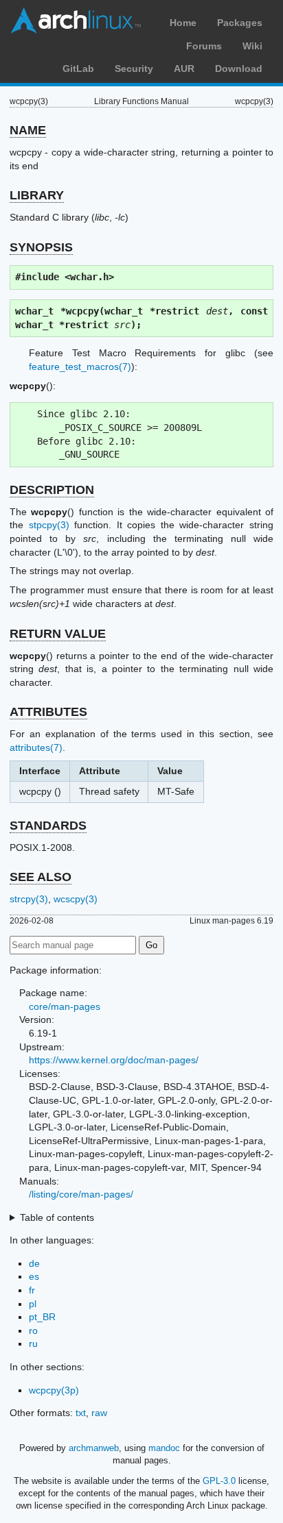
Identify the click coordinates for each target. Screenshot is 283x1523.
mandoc (164, 1448)
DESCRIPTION (52, 490)
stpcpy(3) (49, 524)
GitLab (78, 68)
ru (33, 1343)
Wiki (252, 45)
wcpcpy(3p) (54, 1390)
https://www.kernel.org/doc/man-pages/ (114, 1059)
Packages (239, 22)
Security (134, 68)
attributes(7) (36, 747)
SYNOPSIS (41, 247)
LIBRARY (37, 195)
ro (33, 1330)
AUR (184, 68)
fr (32, 1290)
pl (32, 1303)
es (34, 1276)
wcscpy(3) (76, 898)
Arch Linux (75, 20)
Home (183, 22)
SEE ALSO (40, 877)
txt (81, 1412)
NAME (28, 130)
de (34, 1263)
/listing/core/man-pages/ (81, 1194)
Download (238, 68)
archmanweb (94, 1448)
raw (99, 1412)
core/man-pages (64, 1006)
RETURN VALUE (58, 634)
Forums (204, 45)
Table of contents (57, 1217)
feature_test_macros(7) (80, 366)
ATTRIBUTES (48, 712)
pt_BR (42, 1316)
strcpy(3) (29, 898)
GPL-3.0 (219, 1481)
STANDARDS (48, 825)
